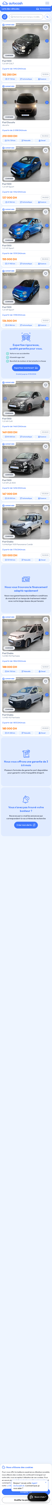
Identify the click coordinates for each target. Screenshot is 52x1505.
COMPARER (9, 55)
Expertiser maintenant (24, 368)
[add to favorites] (46, 27)
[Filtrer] (47, 17)
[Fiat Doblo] (26, 533)
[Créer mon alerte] (4, 17)
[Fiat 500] (26, 52)
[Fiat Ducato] (26, 113)
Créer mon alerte (24, 825)
